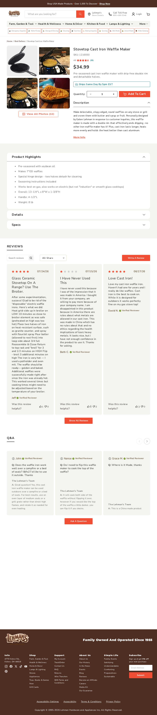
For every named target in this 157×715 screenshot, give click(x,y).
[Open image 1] (22, 61)
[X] (15, 666)
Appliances (34, 676)
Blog (81, 673)
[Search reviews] (31, 258)
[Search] (80, 14)
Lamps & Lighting (37, 669)
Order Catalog (143, 31)
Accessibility (69, 701)
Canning (104, 31)
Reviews (83, 676)
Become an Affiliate (88, 680)
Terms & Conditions (91, 701)
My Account (59, 659)
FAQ (56, 669)
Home (9, 41)
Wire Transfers (61, 676)
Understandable (111, 666)
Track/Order (59, 662)
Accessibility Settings (48, 701)
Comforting (109, 669)
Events (82, 669)
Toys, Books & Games (39, 680)
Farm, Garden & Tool (38, 659)
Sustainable (109, 676)
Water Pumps (36, 31)
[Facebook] (11, 666)
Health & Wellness (37, 662)
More (143, 24)
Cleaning (66, 31)
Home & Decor (35, 666)
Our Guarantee (85, 690)
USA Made (116, 31)
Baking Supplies (91, 31)
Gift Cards (34, 687)
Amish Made (128, 31)
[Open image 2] (54, 61)
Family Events (110, 659)
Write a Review (136, 258)
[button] (148, 14)
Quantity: (79, 94)
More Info (79, 137)
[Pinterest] (6, 671)
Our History (84, 662)
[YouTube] (25, 666)
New (31, 683)
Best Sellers (20, 41)
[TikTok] (20, 666)
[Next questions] (147, 441)
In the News (84, 666)
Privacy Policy (113, 701)
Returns (57, 673)
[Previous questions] (139, 441)
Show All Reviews (78, 420)
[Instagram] (6, 666)
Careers (82, 683)
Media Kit (83, 687)
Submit (140, 675)
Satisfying (108, 662)
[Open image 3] (22, 93)
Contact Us (59, 666)
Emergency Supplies (19, 31)
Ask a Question (78, 521)
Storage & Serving (51, 31)
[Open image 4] (54, 93)
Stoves (32, 673)
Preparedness (110, 673)
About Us (83, 659)
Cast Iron (77, 31)
